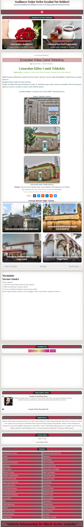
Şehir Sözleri (46, 514)
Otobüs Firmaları (47, 459)
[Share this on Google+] (42, 195)
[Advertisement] (42, 371)
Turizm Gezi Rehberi (48, 498)
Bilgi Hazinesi (6, 466)
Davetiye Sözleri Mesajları (9, 479)
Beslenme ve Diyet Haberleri (21, 41)
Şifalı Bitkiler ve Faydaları (49, 517)
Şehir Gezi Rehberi (47, 511)
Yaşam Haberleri (47, 501)
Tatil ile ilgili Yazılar (48, 491)
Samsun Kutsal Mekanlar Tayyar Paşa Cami (22, 257)
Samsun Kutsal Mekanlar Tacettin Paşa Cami (62, 257)
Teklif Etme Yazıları (48, 495)
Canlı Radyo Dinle (42, 442)
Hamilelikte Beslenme (22, 44)
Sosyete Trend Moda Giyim (38, 396)
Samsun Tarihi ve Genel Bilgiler (51, 469)
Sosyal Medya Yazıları (48, 479)
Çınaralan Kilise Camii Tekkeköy (42, 60)
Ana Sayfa (43, 266)
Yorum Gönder (48, 64)
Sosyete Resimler (47, 482)
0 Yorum (31, 47)
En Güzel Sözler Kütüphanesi (10, 495)
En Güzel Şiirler (7, 498)
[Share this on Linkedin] (47, 195)
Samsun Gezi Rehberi (48, 462)
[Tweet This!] (34, 195)
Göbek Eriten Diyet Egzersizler (62, 44)
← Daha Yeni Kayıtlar (10, 266)
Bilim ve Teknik (7, 469)
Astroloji (5, 456)
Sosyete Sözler (14, 47)
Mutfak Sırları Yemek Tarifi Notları (52, 453)
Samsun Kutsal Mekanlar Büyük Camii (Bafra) (62, 227)
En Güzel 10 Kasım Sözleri (21, 398)
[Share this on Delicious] (55, 195)
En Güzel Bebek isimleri (9, 485)
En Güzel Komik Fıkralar (9, 491)
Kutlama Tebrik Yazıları (9, 511)
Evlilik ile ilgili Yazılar (8, 504)
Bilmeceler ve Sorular (8, 472)
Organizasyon (46, 456)
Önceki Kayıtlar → (75, 266)
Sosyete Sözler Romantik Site (38, 409)
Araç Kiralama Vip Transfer (10, 453)
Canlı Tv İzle (42, 438)
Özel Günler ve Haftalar (49, 507)
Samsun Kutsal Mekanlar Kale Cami (21, 229)
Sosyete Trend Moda (48, 488)
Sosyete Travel (46, 485)
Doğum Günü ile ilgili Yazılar (10, 482)
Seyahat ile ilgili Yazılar (49, 475)
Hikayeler (5, 507)
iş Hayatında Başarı (48, 504)
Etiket (4, 501)
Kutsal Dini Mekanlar (42, 55)
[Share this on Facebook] (38, 195)
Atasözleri (5, 459)
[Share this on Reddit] (51, 195)
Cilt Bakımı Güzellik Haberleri (10, 475)
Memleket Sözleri (7, 517)
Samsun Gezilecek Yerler (49, 466)
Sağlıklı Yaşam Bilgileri (49, 472)
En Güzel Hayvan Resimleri (10, 488)
